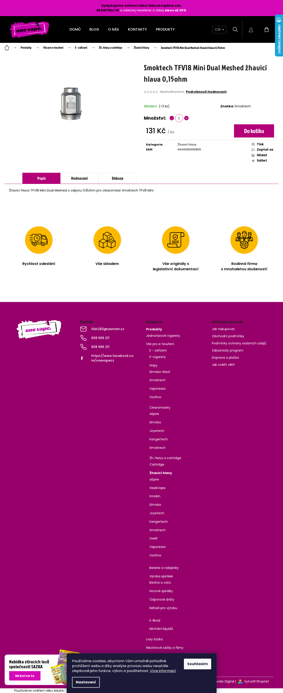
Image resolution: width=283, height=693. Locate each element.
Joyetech (156, 431)
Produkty (154, 329)
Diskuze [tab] (117, 178)
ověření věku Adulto (48, 690)
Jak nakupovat (223, 329)
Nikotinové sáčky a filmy (164, 647)
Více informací (163, 670)
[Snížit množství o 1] (172, 118)
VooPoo (155, 397)
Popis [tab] (41, 178)
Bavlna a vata (160, 582)
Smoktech (243, 106)
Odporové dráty (161, 599)
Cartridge (156, 464)
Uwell (153, 538)
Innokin (154, 496)
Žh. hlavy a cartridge (165, 458)
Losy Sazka (154, 639)
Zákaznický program (227, 350)
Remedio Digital (222, 681)
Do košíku (254, 131)
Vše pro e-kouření (160, 344)
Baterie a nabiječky (164, 568)
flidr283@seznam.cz (107, 329)
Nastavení (86, 682)
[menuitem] (75, 29)
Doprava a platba (225, 357)
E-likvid (154, 620)
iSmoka (155, 422)
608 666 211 (100, 338)
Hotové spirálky (161, 591)
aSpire (154, 414)
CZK (218, 29)
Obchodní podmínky (228, 336)
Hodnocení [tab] (79, 178)
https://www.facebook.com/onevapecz (112, 358)
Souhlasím (197, 663)
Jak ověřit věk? (223, 364)
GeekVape (157, 488)
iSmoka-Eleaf (159, 372)
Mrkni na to (24, 676)
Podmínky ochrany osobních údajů (239, 343)
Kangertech (158, 439)
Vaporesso (157, 388)
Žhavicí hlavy (187, 144)
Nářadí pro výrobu (163, 608)
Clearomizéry (159, 407)
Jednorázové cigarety (163, 335)
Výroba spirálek (161, 576)
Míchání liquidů (161, 628)
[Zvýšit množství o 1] (186, 118)
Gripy (153, 365)
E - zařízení (158, 350)
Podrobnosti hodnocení (206, 92)
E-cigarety (157, 357)
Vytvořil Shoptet (256, 681)
